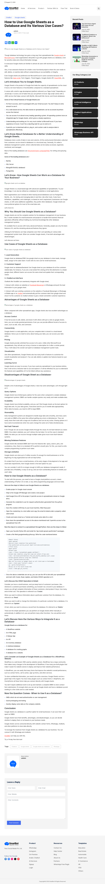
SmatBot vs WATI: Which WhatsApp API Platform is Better (89, 47)
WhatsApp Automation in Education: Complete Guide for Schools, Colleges (90, 59)
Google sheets (20, 17)
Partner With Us (52, 8)
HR (79, 864)
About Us (57, 858)
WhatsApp (33, 848)
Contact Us (58, 848)
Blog (55, 854)
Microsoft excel (10, 58)
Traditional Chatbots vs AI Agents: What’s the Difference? (89, 36)
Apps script (17, 78)
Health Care (82, 858)
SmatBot (7, 736)
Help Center (58, 851)
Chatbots (14, 746)
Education (81, 848)
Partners (57, 861)
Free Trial (64, 8)
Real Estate (82, 851)
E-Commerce (83, 861)
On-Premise (33, 854)
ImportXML (57, 78)
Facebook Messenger (37, 285)
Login (31, 868)
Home (23, 8)
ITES (79, 868)
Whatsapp (56, 746)
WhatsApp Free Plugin (61, 864)
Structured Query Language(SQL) (39, 151)
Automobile (82, 854)
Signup (31, 864)
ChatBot (8, 17)
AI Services (31, 8)
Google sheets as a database (41, 746)
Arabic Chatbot (34, 858)
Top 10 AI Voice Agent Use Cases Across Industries (89, 25)
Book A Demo (74, 8)
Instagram (32, 851)
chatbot (20, 293)
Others (80, 871)
